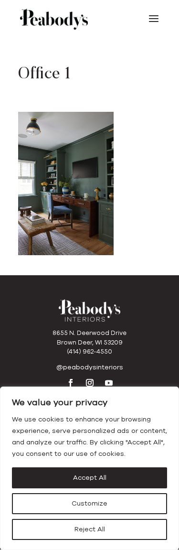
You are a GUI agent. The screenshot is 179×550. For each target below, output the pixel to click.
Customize (89, 503)
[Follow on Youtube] (108, 382)
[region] (89, 468)
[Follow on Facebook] (70, 382)
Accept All (89, 477)
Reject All (89, 529)
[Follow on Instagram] (89, 382)
